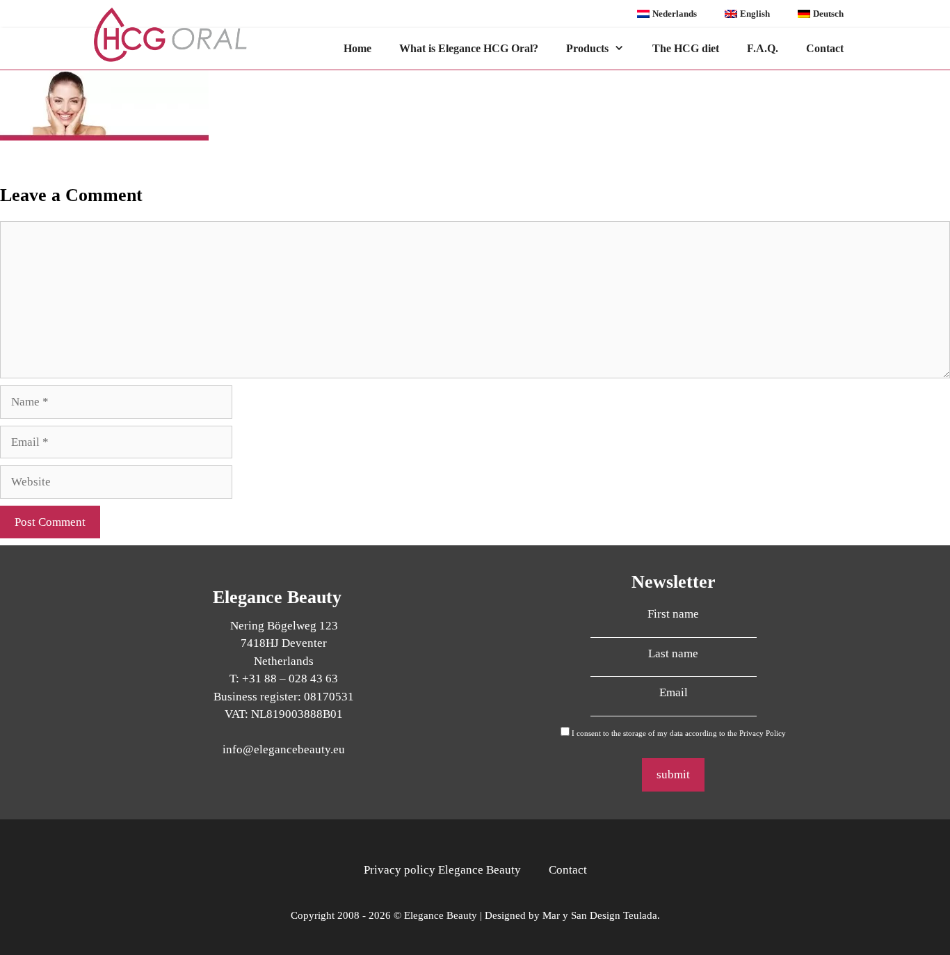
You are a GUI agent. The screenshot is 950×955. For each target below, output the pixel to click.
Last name (673, 653)
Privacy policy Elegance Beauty (442, 869)
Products (587, 48)
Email (673, 692)
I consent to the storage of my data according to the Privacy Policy (679, 733)
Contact (825, 48)
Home (357, 48)
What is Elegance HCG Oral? (468, 48)
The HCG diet (685, 48)
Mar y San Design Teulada (599, 915)
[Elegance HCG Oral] (183, 35)
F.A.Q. (762, 48)
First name (673, 613)
